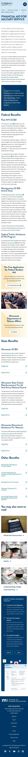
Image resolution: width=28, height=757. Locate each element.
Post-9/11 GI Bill (8, 124)
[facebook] (5, 751)
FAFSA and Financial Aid (13, 535)
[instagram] (18, 751)
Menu (25, 4)
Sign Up (9, 652)
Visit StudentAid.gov (13, 285)
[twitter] (10, 751)
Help (14, 741)
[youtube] (14, 751)
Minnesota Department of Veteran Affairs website (12, 77)
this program (11, 243)
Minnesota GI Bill (8, 353)
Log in (14, 720)
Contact (14, 726)
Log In (19, 652)
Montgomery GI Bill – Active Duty (13, 194)
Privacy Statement (14, 734)
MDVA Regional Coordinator (15, 228)
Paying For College (13, 10)
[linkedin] (23, 751)
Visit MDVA (14, 332)
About (14, 731)
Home (3, 10)
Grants (6, 561)
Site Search (14, 723)
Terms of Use (14, 737)
